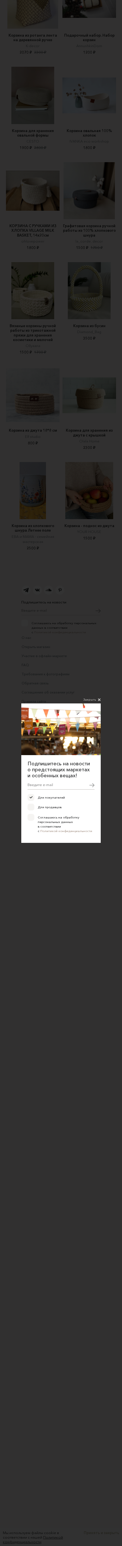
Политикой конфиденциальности (66, 831)
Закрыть (89, 699)
